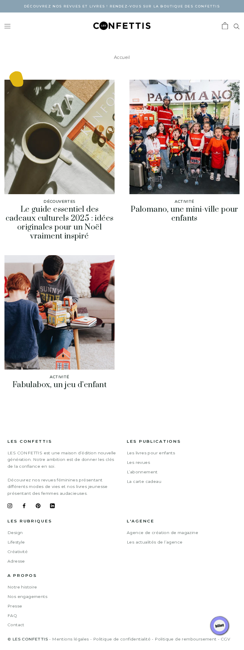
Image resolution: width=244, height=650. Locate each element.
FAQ (12, 615)
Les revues (138, 462)
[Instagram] (9, 506)
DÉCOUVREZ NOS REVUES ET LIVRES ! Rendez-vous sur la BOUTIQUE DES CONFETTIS (122, 6)
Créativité (17, 551)
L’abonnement (142, 472)
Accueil (122, 57)
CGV (225, 639)
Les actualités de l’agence (154, 542)
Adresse (16, 561)
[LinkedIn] (52, 506)
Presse (14, 606)
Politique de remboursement (185, 639)
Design (15, 532)
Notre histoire (22, 587)
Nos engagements (27, 596)
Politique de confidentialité (122, 639)
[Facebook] (24, 506)
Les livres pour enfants (151, 452)
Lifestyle (16, 542)
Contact (15, 624)
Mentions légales (70, 639)
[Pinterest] (38, 506)
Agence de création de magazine (162, 532)
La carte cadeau (144, 481)
